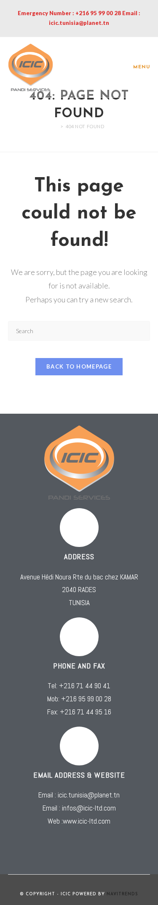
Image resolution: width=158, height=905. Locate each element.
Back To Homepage (79, 366)
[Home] (56, 126)
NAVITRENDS (122, 894)
